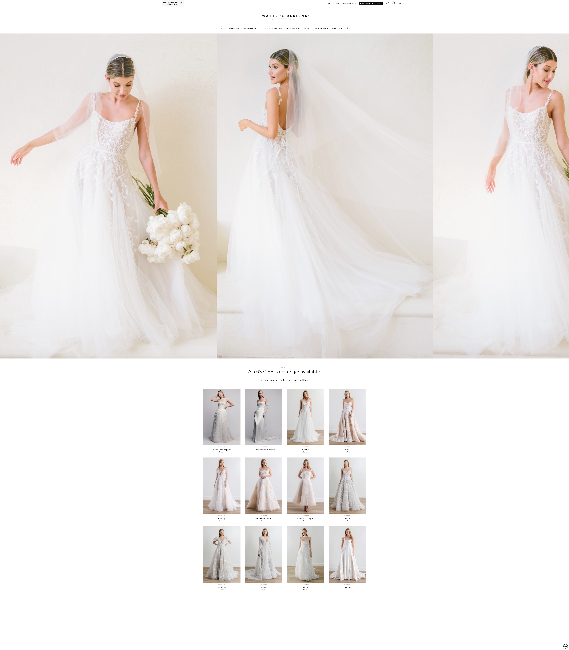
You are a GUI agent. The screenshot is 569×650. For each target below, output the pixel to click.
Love (263, 587)
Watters (284, 367)
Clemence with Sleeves (263, 450)
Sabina (305, 450)
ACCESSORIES (249, 28)
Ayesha (347, 587)
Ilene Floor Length (263, 519)
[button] (565, 646)
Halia (347, 519)
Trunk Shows (349, 3)
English (401, 3)
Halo (347, 450)
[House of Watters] (284, 17)
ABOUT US (337, 28)
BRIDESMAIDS (292, 28)
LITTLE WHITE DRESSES (271, 28)
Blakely (221, 519)
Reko (305, 587)
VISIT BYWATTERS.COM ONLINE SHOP (173, 3)
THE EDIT (307, 28)
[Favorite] (236, 440)
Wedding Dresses (230, 28)
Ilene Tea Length (305, 519)
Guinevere (222, 587)
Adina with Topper (222, 450)
